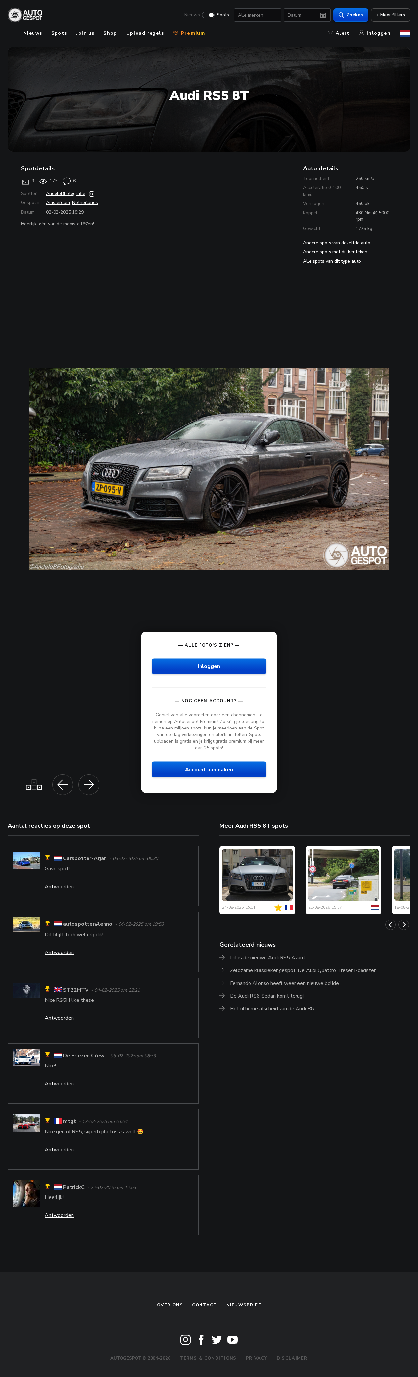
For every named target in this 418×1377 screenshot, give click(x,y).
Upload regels (145, 33)
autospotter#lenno (87, 924)
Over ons (170, 1305)
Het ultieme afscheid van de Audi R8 (272, 1008)
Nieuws (192, 15)
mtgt (69, 1121)
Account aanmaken (209, 769)
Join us (85, 33)
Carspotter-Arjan (85, 858)
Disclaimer (292, 1358)
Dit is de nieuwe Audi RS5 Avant (267, 957)
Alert (343, 33)
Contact (204, 1305)
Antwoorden (59, 886)
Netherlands (85, 203)
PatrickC (74, 1187)
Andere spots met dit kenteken (335, 252)
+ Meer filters (390, 15)
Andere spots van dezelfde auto (336, 243)
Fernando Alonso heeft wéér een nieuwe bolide (284, 983)
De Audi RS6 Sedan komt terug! (267, 996)
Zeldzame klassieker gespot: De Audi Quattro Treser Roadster (303, 970)
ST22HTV (75, 990)
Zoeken (354, 15)
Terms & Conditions (208, 1358)
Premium (192, 33)
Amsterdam (58, 203)
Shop (110, 33)
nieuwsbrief (243, 1305)
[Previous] (390, 924)
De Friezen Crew (83, 1055)
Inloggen (379, 33)
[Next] (403, 924)
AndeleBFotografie (65, 193)
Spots (223, 15)
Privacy (256, 1358)
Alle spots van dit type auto (332, 261)
